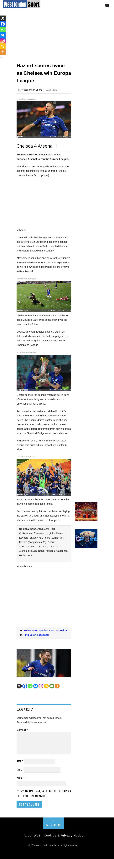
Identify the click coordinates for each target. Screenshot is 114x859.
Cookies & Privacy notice (64, 835)
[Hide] (1, 57)
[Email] (51, 686)
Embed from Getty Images (26, 99)
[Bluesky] (35, 686)
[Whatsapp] (30, 686)
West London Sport (31, 89)
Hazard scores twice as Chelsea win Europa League (44, 73)
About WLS (32, 835)
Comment (22, 730)
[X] (19, 686)
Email (20, 769)
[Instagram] (41, 686)
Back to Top (53, 825)
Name (20, 761)
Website (21, 778)
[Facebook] (24, 686)
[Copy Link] (46, 686)
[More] (57, 686)
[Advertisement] (57, 36)
